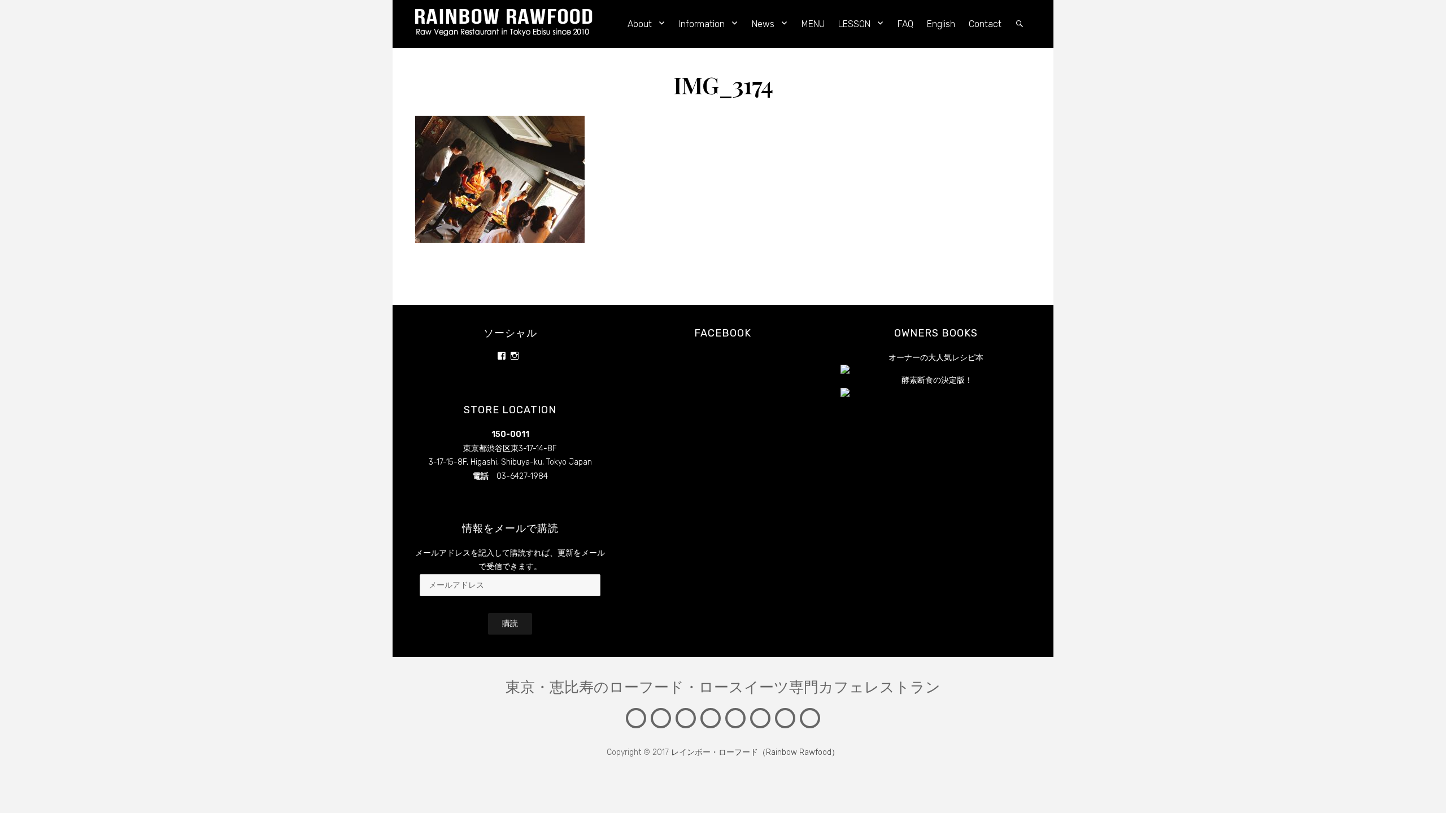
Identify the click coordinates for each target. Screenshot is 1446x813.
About (640, 24)
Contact (985, 24)
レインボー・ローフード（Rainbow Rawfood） (755, 752)
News (763, 24)
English (941, 24)
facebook (722, 333)
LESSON (854, 24)
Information (702, 24)
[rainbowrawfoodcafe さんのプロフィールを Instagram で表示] (514, 355)
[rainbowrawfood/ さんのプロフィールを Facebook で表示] (501, 355)
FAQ (905, 24)
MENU (813, 24)
